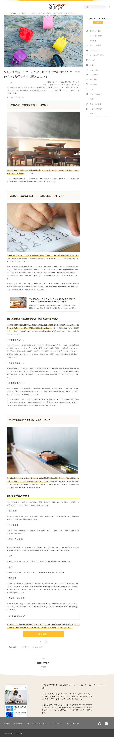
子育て (92, 89)
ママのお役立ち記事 (97, 55)
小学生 (25, 647)
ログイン (98, 22)
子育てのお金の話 (96, 94)
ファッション (94, 50)
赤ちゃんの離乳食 (96, 109)
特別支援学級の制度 (16, 616)
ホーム (6, 13)
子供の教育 (13, 13)
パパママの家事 (95, 45)
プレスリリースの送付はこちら (35, 723)
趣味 (91, 113)
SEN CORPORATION (15, 733)
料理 (91, 99)
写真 (91, 65)
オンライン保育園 (96, 36)
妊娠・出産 (94, 70)
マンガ (92, 60)
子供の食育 (94, 84)
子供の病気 (94, 79)
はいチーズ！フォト (73, 723)
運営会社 (6, 723)
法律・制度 (39, 647)
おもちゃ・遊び (95, 31)
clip (11, 82)
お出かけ (93, 40)
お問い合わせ (18, 723)
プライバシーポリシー (56, 723)
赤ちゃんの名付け (96, 104)
